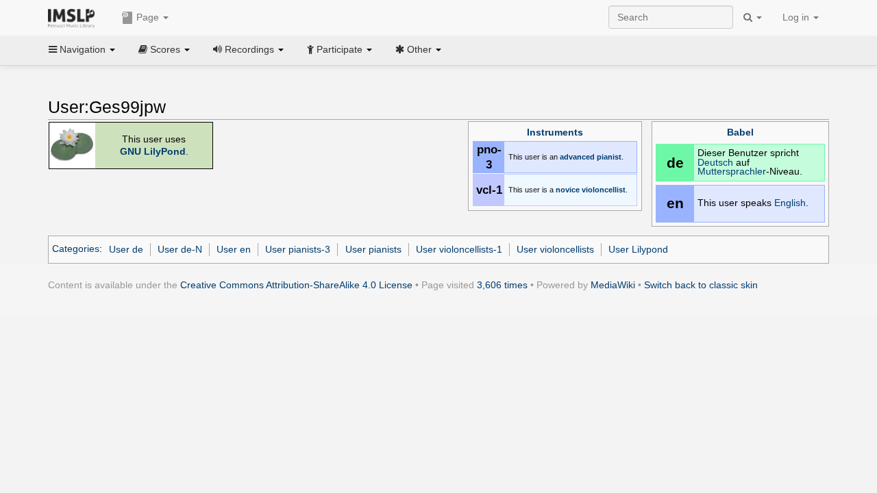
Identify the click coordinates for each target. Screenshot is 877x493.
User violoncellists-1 (459, 249)
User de (126, 249)
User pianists (373, 249)
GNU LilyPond (153, 151)
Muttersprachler (731, 171)
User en (234, 249)
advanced (577, 157)
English (790, 203)
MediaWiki (613, 284)
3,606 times (502, 284)
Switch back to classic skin (701, 284)
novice (568, 190)
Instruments (555, 132)
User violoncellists (555, 249)
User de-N (180, 249)
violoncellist (604, 190)
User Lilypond (638, 249)
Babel (740, 132)
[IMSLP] (74, 17)
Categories (75, 249)
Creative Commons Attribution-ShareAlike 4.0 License (296, 284)
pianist (609, 157)
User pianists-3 (297, 249)
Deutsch (715, 162)
